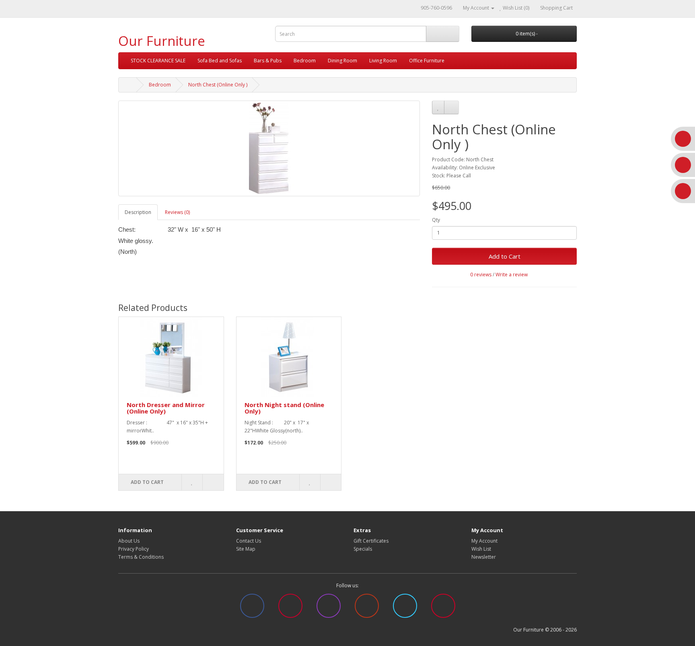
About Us (129, 540)
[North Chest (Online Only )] (269, 148)
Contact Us (248, 540)
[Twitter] (405, 610)
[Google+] (367, 610)
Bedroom (305, 60)
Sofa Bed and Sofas (219, 60)
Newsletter (483, 556)
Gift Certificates (371, 540)
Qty (436, 219)
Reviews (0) (177, 212)
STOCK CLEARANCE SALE (158, 60)
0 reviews (480, 274)
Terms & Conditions (141, 556)
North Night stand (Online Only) (284, 408)
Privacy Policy (133, 548)
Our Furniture (161, 41)
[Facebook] (252, 610)
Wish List (481, 548)
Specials (363, 548)
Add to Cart (504, 256)
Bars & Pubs (268, 60)
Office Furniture (426, 60)
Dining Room (342, 60)
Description (138, 212)
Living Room (383, 60)
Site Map (245, 548)
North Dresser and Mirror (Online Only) (166, 408)
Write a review (512, 274)
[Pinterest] (290, 610)
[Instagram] (329, 610)
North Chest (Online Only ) (217, 84)
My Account (484, 540)
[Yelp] (443, 610)
